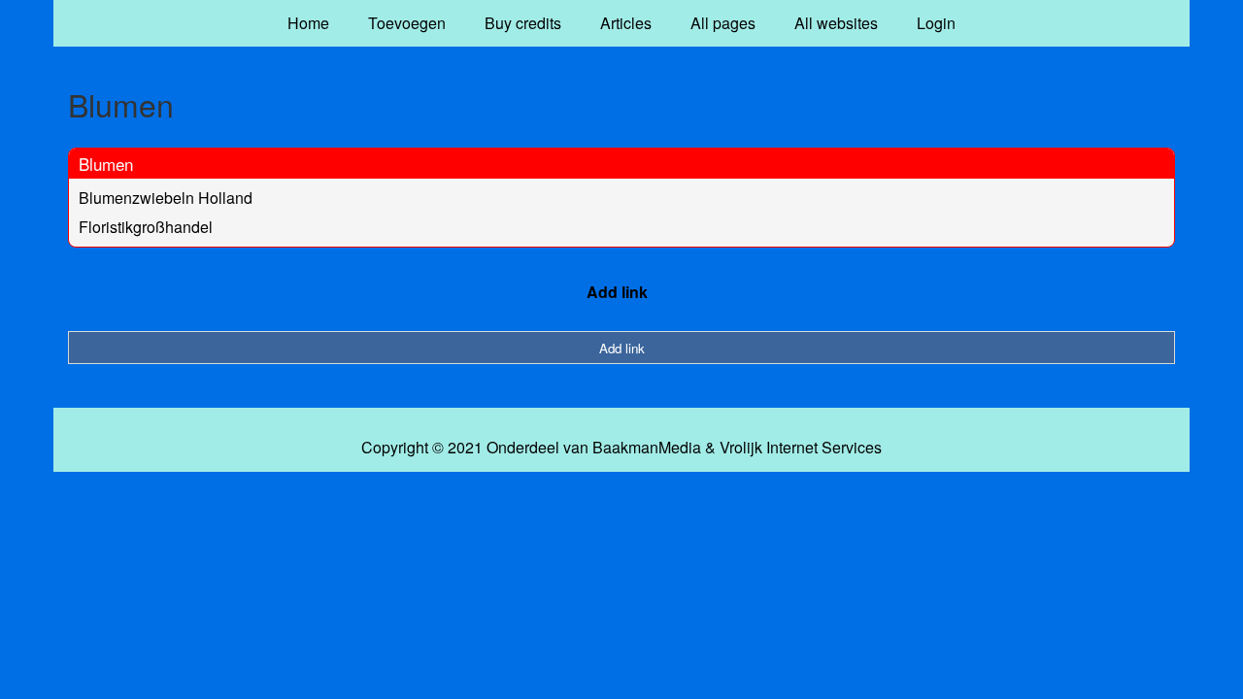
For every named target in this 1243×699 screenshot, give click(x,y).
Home (308, 23)
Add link (617, 292)
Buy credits (523, 23)
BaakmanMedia (646, 447)
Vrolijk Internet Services (801, 447)
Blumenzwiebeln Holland (165, 197)
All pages (723, 23)
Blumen (106, 163)
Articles (626, 23)
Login (936, 23)
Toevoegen (407, 23)
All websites (836, 23)
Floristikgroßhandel (146, 227)
